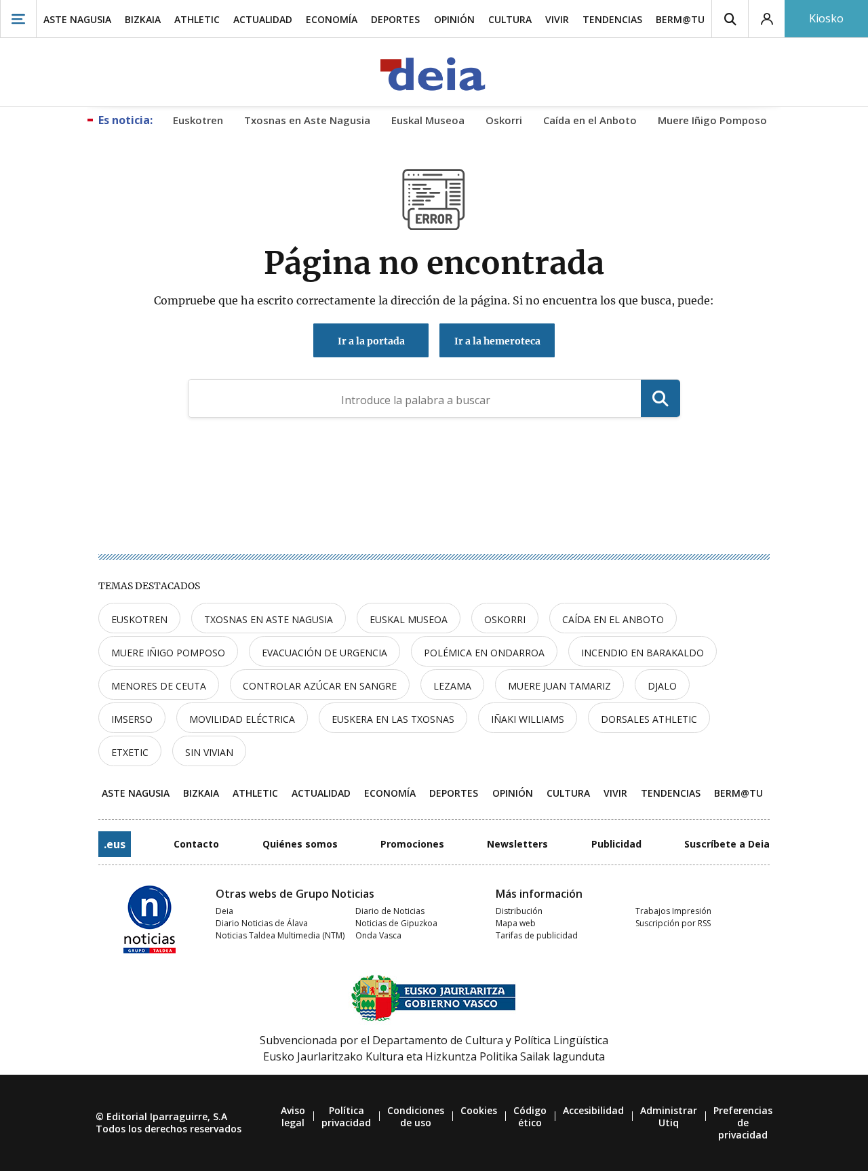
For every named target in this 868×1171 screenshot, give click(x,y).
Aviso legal (293, 1116)
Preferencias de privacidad (742, 1122)
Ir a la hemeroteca (497, 341)
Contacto (196, 843)
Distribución (519, 911)
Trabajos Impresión (673, 911)
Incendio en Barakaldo (642, 652)
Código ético (530, 1116)
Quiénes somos (300, 843)
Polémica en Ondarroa (484, 652)
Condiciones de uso (415, 1116)
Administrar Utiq (668, 1116)
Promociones (412, 843)
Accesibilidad (593, 1110)
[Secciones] (18, 18)
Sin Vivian (209, 752)
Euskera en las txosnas (393, 719)
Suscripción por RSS (673, 923)
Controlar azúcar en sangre (320, 685)
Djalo (662, 685)
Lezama (452, 685)
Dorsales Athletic (649, 719)
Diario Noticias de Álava (262, 923)
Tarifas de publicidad (537, 935)
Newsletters (517, 843)
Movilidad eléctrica (242, 719)
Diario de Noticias (390, 911)
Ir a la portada (371, 341)
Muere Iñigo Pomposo (168, 652)
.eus (114, 844)
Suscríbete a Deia (727, 843)
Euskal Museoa (409, 619)
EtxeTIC (130, 752)
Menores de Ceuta (158, 685)
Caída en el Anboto (613, 619)
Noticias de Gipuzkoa (396, 923)
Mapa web (516, 923)
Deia (224, 911)
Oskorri (505, 619)
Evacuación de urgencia (324, 652)
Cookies (478, 1110)
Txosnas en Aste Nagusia (268, 619)
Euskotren (139, 619)
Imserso (132, 719)
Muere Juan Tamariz (559, 685)
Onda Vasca (378, 935)
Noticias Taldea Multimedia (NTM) (280, 935)
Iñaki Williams (527, 719)
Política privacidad (346, 1116)
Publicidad (616, 843)
